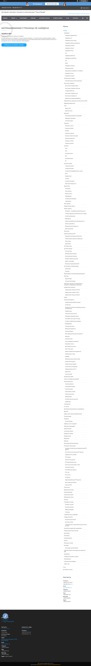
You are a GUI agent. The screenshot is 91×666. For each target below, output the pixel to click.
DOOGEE (67, 130)
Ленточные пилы (69, 348)
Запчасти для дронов (70, 459)
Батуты (65, 540)
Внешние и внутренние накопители (73, 236)
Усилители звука (69, 120)
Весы (66, 173)
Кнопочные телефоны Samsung (72, 88)
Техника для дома (69, 168)
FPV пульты (68, 474)
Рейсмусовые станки (70, 354)
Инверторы (66, 438)
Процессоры (68, 241)
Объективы (68, 268)
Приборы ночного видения (70, 423)
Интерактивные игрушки (71, 253)
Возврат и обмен (57, 18)
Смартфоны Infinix (69, 68)
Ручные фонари (69, 421)
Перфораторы (68, 311)
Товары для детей (68, 517)
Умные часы (68, 108)
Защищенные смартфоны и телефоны (74, 70)
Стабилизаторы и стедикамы (71, 514)
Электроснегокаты (69, 394)
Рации (65, 297)
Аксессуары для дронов (70, 482)
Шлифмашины (68, 323)
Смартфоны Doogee (69, 75)
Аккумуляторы (67, 436)
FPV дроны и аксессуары (70, 445)
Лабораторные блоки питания (71, 530)
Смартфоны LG (68, 38)
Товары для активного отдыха (71, 556)
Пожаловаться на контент (41, 664)
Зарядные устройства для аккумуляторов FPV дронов (76, 449)
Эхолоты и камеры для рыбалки (71, 379)
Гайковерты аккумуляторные (72, 316)
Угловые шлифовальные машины (73, 321)
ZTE (66, 53)
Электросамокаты (69, 384)
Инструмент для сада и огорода (72, 318)
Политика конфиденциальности (53, 664)
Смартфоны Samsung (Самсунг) (72, 43)
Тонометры (67, 188)
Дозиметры (67, 554)
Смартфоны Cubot (69, 73)
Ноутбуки (66, 145)
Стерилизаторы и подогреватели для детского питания (76, 525)
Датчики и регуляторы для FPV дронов (74, 452)
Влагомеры (66, 535)
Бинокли (66, 499)
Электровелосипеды (70, 386)
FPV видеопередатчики (70, 462)
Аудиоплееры (68, 278)
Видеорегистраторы (69, 489)
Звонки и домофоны (70, 223)
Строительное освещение (71, 366)
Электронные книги (68, 494)
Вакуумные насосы (69, 343)
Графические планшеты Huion (72, 292)
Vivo (66, 60)
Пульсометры (68, 191)
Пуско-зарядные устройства (71, 341)
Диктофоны (67, 533)
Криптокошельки (69, 228)
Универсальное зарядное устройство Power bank (75, 100)
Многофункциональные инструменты (74, 333)
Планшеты (66, 123)
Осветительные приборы (70, 561)
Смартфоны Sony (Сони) (70, 40)
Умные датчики (67, 428)
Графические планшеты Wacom (72, 294)
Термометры (68, 201)
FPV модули (68, 457)
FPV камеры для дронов (70, 469)
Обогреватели (67, 559)
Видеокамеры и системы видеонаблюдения (74, 273)
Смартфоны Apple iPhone (71, 35)
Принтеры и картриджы (69, 426)
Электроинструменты (69, 299)
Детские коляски (69, 522)
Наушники (66, 113)
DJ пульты (66, 406)
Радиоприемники (68, 492)
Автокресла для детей (70, 519)
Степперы (67, 512)
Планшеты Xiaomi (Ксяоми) (71, 135)
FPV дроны (67, 477)
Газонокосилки (68, 374)
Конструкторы (68, 251)
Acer (66, 150)
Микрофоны (68, 218)
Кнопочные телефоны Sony (71, 93)
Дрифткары (68, 401)
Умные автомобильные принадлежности (74, 221)
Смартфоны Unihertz (70, 65)
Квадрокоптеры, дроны (69, 206)
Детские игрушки (68, 248)
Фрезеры (67, 336)
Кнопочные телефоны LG (71, 95)
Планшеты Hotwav (69, 143)
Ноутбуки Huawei (69, 158)
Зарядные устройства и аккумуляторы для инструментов (75, 308)
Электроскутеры (69, 389)
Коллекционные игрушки (71, 256)
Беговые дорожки (69, 507)
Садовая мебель (68, 538)
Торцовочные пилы (69, 326)
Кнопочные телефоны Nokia (71, 85)
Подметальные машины (70, 364)
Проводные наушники (70, 118)
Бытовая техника (68, 163)
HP (65, 161)
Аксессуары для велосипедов (71, 443)
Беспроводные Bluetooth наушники (73, 115)
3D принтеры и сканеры (69, 78)
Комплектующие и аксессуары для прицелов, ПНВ (74, 551)
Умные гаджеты (68, 208)
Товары (13, 18)
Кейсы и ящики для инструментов (73, 351)
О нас (67, 18)
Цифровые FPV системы (70, 454)
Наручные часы (68, 110)
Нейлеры (67, 356)
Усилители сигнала (69, 467)
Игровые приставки (68, 376)
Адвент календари (69, 261)
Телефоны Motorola (69, 90)
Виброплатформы (69, 509)
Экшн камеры (67, 203)
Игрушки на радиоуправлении (72, 263)
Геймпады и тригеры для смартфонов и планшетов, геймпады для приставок (73, 284)
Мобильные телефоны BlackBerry (73, 98)
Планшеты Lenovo (69, 125)
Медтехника (67, 186)
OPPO (66, 63)
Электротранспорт (68, 381)
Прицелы (66, 441)
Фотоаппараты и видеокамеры (71, 266)
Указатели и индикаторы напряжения (73, 528)
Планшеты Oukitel (69, 128)
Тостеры (67, 178)
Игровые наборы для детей (71, 258)
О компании (5, 619)
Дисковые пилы (69, 338)
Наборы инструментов (70, 328)
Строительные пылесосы (71, 313)
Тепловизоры (67, 404)
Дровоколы (68, 371)
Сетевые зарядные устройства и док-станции (76, 213)
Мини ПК (66, 411)
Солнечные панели (68, 431)
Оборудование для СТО (70, 369)
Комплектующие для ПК (69, 233)
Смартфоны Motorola (70, 55)
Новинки (33, 18)
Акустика (66, 276)
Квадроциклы (68, 396)
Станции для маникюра (70, 198)
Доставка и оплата (44, 18)
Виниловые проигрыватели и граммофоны (74, 409)
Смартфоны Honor (69, 50)
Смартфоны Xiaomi (69, 48)
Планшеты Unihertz (69, 133)
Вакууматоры (68, 176)
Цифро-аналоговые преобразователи (73, 413)
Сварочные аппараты (70, 361)
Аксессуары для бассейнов (71, 548)
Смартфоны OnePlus (70, 45)
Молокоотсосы (68, 193)
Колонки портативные (70, 281)
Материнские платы (68, 497)
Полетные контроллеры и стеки (72, 464)
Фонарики (66, 418)
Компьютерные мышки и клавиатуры (73, 238)
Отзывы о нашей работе (8, 621)
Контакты (75, 18)
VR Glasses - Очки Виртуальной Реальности (75, 211)
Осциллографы (67, 416)
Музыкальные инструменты (71, 226)
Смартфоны (67, 33)
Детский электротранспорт (71, 399)
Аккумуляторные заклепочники (72, 359)
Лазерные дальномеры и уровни (72, 302)
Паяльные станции (68, 543)
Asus (66, 148)
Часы (65, 105)
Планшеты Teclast (69, 140)
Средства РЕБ (68, 484)
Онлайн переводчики (70, 216)
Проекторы (66, 231)
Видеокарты (68, 243)
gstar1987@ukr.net (67, 587)
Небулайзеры (68, 196)
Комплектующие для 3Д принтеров (73, 80)
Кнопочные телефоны (69, 83)
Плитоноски (67, 487)
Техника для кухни (69, 166)
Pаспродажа (23, 18)
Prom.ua (51, 663)
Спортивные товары (69, 502)
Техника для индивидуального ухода (74, 171)
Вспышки (67, 271)
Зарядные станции (68, 433)
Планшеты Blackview (70, 138)
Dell (66, 156)
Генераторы (68, 304)
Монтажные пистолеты (70, 346)
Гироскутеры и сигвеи (70, 391)
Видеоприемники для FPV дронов (73, 479)
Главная (5, 18)
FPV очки (67, 472)
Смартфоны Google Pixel (70, 58)
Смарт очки (66, 563)
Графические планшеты (69, 287)
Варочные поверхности (70, 183)
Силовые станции (69, 504)
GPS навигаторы (68, 246)
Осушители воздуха (69, 181)
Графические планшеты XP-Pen (72, 289)
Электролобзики (69, 331)
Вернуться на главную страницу (14, 45)
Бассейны (66, 545)
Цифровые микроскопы (69, 103)
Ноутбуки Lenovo (69, 153)
